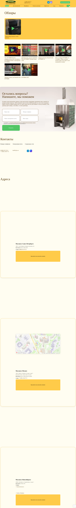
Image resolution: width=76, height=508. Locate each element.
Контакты (61, 5)
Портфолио (26, 5)
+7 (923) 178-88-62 (20, 493)
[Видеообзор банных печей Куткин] (13, 27)
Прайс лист (46, 5)
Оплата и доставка (36, 5)
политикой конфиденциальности (15, 122)
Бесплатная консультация (65, 2)
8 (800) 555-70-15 (4, 150)
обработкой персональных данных (29, 122)
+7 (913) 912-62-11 (20, 486)
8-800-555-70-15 (27, 2)
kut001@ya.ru (16, 150)
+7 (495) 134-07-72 (27, 1)
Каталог (7, 5)
